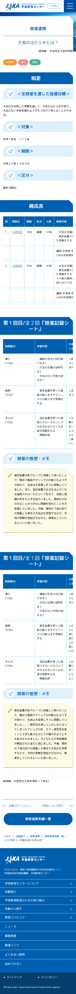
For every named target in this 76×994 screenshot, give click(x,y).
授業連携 (35, 836)
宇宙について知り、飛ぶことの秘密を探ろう (54, 805)
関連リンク (12, 945)
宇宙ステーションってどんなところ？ (21, 805)
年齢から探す (13, 909)
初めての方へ (13, 964)
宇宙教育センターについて (22, 883)
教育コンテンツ (15, 917)
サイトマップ (14, 977)
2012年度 (9, 840)
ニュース (10, 926)
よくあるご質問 (15, 954)
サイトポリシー (49, 977)
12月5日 (17, 232)
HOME (7, 836)
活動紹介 (20, 836)
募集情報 (10, 936)
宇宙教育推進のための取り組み (25, 900)
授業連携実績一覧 (38, 819)
